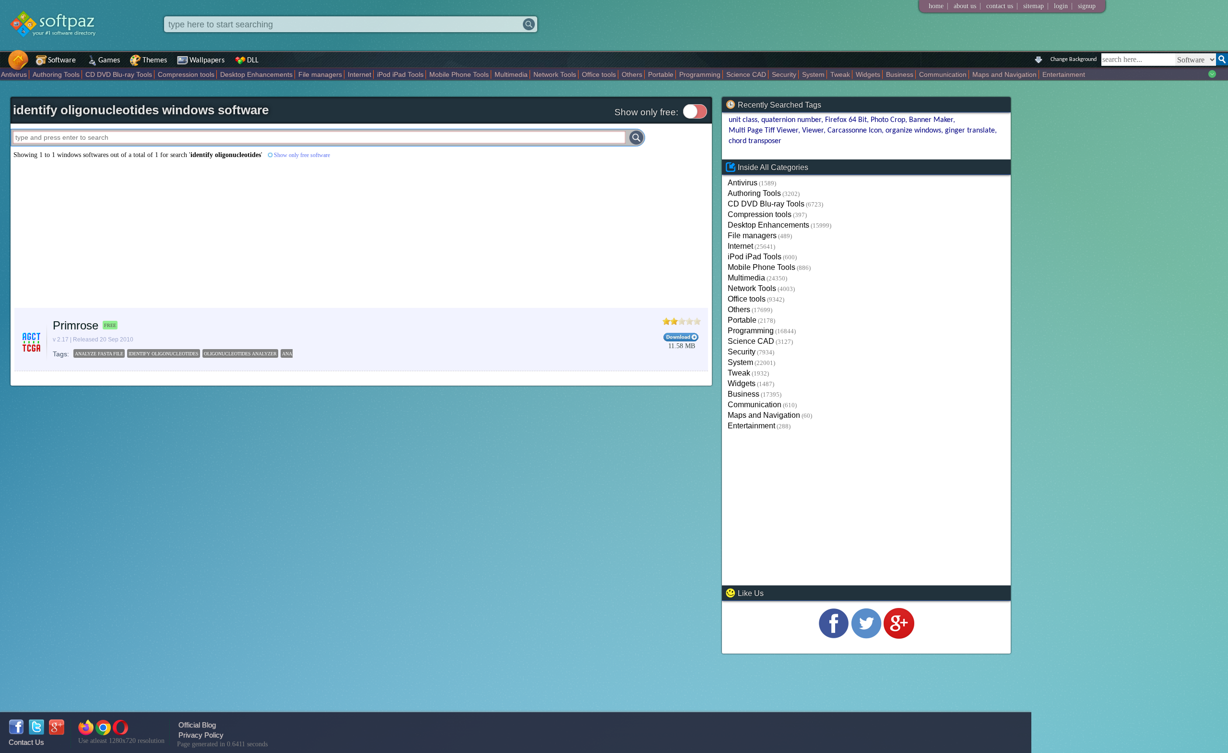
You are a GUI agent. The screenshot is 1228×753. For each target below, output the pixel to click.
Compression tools (186, 74)
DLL (253, 60)
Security (784, 74)
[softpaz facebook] (16, 732)
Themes (154, 60)
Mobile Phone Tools (459, 74)
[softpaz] (3, 65)
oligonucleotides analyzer (240, 353)
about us (965, 6)
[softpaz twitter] (36, 732)
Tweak (840, 74)
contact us (999, 6)
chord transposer (755, 141)
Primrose (75, 325)
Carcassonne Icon (854, 130)
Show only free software (302, 155)
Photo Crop (888, 120)
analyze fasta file (99, 353)
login (1061, 6)
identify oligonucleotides (164, 353)
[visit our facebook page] (833, 636)
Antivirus (14, 74)
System (813, 74)
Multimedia (511, 74)
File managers (320, 74)
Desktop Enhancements (256, 74)
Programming (699, 74)
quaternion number (791, 120)
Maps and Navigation (1004, 74)
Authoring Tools (56, 74)
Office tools (599, 74)
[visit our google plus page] (899, 636)
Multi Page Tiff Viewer (763, 130)
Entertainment (1063, 74)
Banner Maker (931, 120)
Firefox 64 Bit (846, 120)
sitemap (1033, 6)
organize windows (913, 130)
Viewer (813, 130)
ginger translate (970, 130)
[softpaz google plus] (56, 732)
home (936, 6)
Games (109, 60)
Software (62, 60)
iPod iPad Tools (400, 74)
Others (632, 74)
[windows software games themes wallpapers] (57, 45)
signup (1087, 6)
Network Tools (554, 74)
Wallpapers (206, 60)
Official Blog (197, 725)
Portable (660, 74)
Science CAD (746, 74)
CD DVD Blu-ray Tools (118, 74)
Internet (359, 74)
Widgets (868, 74)
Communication (943, 74)
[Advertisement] (298, 233)
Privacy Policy (201, 735)
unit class (743, 120)
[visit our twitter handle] (866, 636)
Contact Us (26, 742)
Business (899, 74)
